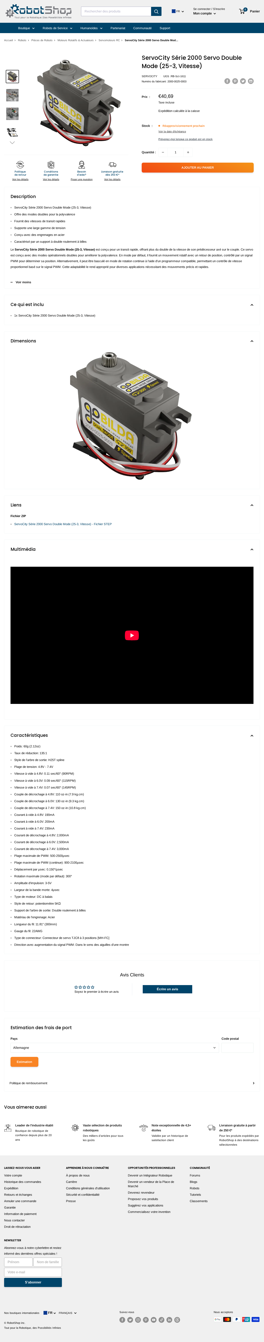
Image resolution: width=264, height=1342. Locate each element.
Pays (14, 1038)
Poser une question (82, 179)
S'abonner (33, 1282)
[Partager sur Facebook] (227, 81)
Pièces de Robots (42, 40)
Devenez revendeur (141, 1192)
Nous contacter (14, 1220)
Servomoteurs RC (109, 40)
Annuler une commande (20, 1201)
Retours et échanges (18, 1194)
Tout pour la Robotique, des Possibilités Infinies (32, 1327)
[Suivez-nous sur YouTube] (154, 1320)
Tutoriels (195, 1194)
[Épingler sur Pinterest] (235, 81)
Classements (199, 1201)
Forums (195, 1175)
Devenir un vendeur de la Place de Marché (151, 1184)
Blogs (193, 1182)
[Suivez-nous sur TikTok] (161, 1320)
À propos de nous (78, 1175)
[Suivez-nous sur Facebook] (122, 1320)
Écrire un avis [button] (167, 989)
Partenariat (118, 28)
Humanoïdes (89, 28)
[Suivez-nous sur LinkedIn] (169, 1320)
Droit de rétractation (17, 1226)
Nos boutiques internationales (21, 1312)
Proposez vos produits (143, 1199)
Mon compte (203, 13)
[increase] (188, 152)
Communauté (142, 28)
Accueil (8, 40)
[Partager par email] (251, 81)
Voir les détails (20, 179)
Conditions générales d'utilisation (88, 1188)
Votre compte (13, 1175)
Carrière (71, 1182)
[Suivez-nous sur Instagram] (138, 1320)
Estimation (24, 1062)
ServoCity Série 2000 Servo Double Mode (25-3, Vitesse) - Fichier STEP (63, 524)
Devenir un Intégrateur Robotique (150, 1175)
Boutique (24, 28)
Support (165, 28)
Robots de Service (55, 28)
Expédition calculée (171, 111)
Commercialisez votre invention (149, 1212)
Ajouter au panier (198, 167)
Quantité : (149, 152)
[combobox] (116, 11)
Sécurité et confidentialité (82, 1194)
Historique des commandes (22, 1182)
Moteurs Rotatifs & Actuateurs (76, 40)
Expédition (11, 1188)
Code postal (230, 1038)
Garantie (10, 1207)
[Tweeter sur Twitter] (243, 81)
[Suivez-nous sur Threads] (177, 1320)
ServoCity (149, 76)
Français (66, 1312)
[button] (12, 142)
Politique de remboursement (28, 1083)
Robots (22, 40)
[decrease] (163, 152)
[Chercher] (156, 11)
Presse (71, 1201)
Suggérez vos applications (145, 1205)
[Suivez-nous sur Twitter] (130, 1320)
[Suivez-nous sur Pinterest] (146, 1320)
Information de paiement (20, 1214)
